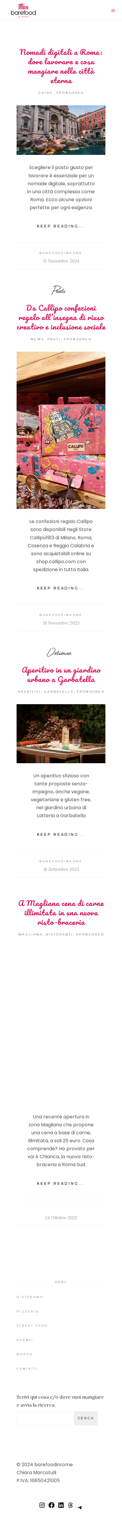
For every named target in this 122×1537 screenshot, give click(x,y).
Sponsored (70, 93)
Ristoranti (59, 934)
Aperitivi (29, 692)
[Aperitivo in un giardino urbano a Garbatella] (61, 733)
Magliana (30, 934)
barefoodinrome (60, 253)
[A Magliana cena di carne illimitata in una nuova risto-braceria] (61, 1025)
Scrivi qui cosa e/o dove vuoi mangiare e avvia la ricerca (60, 1401)
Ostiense (59, 652)
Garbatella (59, 692)
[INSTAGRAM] (42, 1508)
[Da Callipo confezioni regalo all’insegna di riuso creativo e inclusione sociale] (61, 430)
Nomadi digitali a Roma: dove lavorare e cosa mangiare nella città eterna (61, 66)
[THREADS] (70, 1508)
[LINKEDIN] (61, 1508)
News (37, 339)
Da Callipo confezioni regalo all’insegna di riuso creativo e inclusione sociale (61, 317)
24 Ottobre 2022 (61, 1217)
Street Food (32, 1326)
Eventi (25, 1340)
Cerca (86, 1418)
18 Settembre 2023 (61, 869)
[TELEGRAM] (80, 1510)
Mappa (25, 1354)
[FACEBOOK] (51, 1508)
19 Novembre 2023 (61, 623)
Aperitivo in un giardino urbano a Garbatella (61, 674)
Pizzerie (28, 1311)
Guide (45, 93)
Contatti (27, 1369)
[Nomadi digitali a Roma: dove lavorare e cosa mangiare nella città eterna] (61, 130)
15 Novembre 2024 (61, 261)
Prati (59, 290)
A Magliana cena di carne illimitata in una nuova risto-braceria (61, 912)
